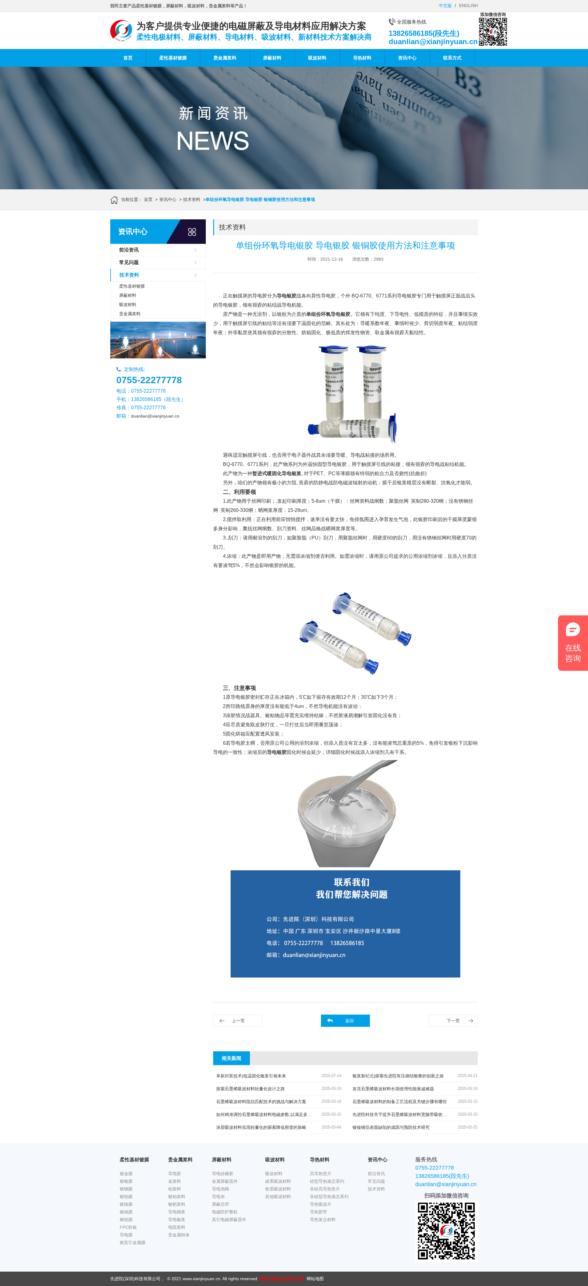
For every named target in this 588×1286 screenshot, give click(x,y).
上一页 (238, 1020)
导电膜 (126, 1234)
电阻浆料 (176, 1227)
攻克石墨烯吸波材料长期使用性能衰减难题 (393, 1088)
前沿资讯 (129, 249)
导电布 (218, 1196)
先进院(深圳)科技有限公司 (135, 1278)
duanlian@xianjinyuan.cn (155, 416)
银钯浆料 (176, 1204)
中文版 (445, 5)
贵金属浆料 (224, 57)
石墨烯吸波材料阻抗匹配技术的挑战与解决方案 (261, 1101)
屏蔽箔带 (220, 1204)
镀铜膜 (126, 1188)
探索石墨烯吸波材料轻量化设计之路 (250, 1088)
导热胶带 (318, 1211)
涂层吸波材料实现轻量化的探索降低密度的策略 (261, 1127)
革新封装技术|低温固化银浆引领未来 (251, 1075)
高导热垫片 (320, 1173)
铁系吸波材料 (278, 1188)
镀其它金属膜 (132, 1242)
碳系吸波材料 (278, 1181)
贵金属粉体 (179, 1234)
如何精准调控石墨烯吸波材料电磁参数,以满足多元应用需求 (272, 1114)
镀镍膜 (126, 1204)
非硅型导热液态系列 (329, 1196)
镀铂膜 (126, 1196)
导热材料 (362, 57)
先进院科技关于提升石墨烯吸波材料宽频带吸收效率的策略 (408, 1114)
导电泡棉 (220, 1188)
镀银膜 (126, 1181)
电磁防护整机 (225, 1211)
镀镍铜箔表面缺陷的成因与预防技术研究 (391, 1127)
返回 (349, 1020)
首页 (128, 57)
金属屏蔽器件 (225, 1181)
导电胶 (174, 1173)
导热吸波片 (320, 1204)
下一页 (453, 1020)
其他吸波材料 (278, 1196)
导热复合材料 (323, 1219)
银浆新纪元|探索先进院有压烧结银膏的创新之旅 (398, 1075)
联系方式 (452, 57)
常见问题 (129, 262)
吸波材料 (317, 57)
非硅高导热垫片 (325, 1188)
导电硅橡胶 (222, 1173)
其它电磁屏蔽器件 (229, 1219)
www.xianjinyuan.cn (201, 1278)
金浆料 (174, 1181)
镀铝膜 (126, 1219)
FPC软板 (128, 1227)
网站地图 (315, 1278)
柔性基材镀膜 (173, 57)
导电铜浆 (176, 1211)
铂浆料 (174, 1188)
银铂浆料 (176, 1196)
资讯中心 (407, 57)
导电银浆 (176, 1219)
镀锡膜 (126, 1211)
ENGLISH (468, 5)
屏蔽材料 (272, 57)
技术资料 (191, 199)
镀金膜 (126, 1173)
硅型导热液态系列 (327, 1181)
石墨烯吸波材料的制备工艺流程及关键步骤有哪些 (399, 1101)
